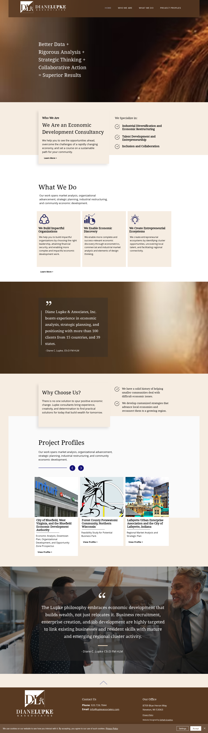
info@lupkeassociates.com (104, 709)
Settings (182, 728)
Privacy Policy (112, 728)
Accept (196, 728)
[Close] (204, 728)
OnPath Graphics (166, 720)
